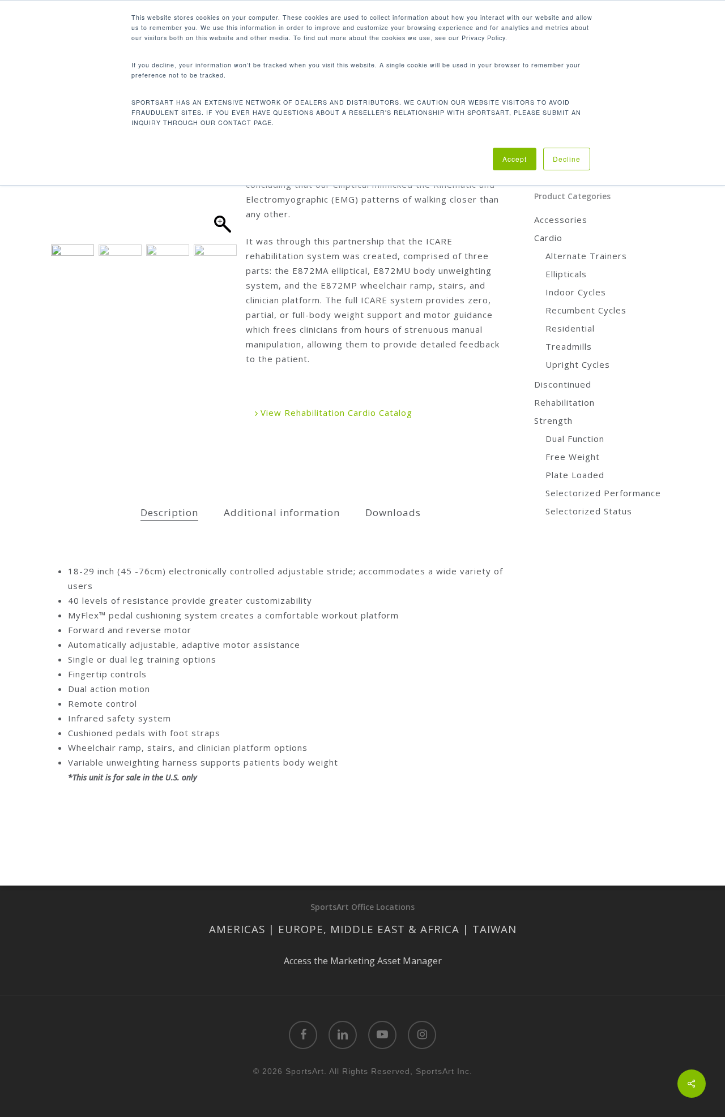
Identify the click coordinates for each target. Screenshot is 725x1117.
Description (169, 512)
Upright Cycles (577, 364)
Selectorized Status (588, 511)
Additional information (282, 512)
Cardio (548, 237)
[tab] (169, 512)
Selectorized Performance (603, 493)
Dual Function (574, 438)
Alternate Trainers (586, 255)
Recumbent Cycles (585, 310)
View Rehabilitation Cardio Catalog (335, 412)
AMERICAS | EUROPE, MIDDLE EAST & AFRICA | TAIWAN (363, 929)
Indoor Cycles (575, 292)
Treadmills (568, 346)
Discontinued (562, 384)
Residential (570, 328)
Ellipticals (566, 274)
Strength (553, 420)
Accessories (560, 219)
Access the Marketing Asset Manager (363, 961)
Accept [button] (514, 159)
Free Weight (572, 456)
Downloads (393, 512)
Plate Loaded (574, 474)
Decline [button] (567, 159)
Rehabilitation (564, 402)
